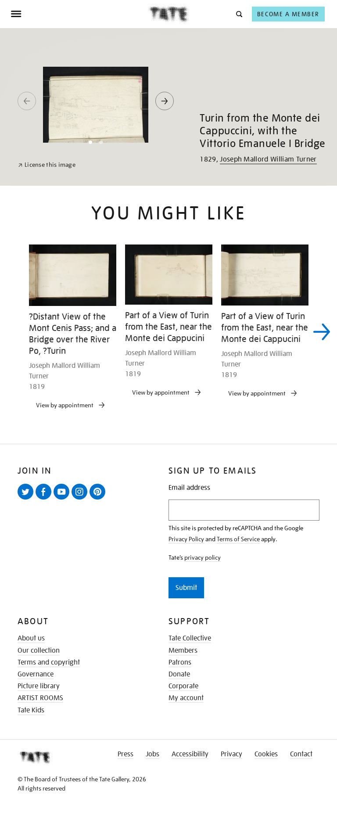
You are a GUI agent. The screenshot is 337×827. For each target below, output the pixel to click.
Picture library (39, 686)
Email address (189, 488)
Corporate (183, 686)
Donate (179, 674)
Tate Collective (189, 638)
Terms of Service (238, 539)
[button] (238, 14)
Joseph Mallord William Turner (268, 159)
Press (125, 754)
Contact (301, 754)
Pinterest (99, 499)
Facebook (45, 499)
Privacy (231, 754)
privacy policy (202, 557)
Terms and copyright (49, 662)
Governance (36, 674)
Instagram (81, 499)
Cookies (266, 754)
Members (182, 650)
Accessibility (190, 754)
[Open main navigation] (80, 14)
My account (186, 698)
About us (31, 638)
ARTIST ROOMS (40, 698)
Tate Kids (31, 710)
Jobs (152, 754)
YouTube (63, 499)
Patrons (179, 662)
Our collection (39, 650)
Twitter (27, 499)
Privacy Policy (186, 539)
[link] (47, 165)
